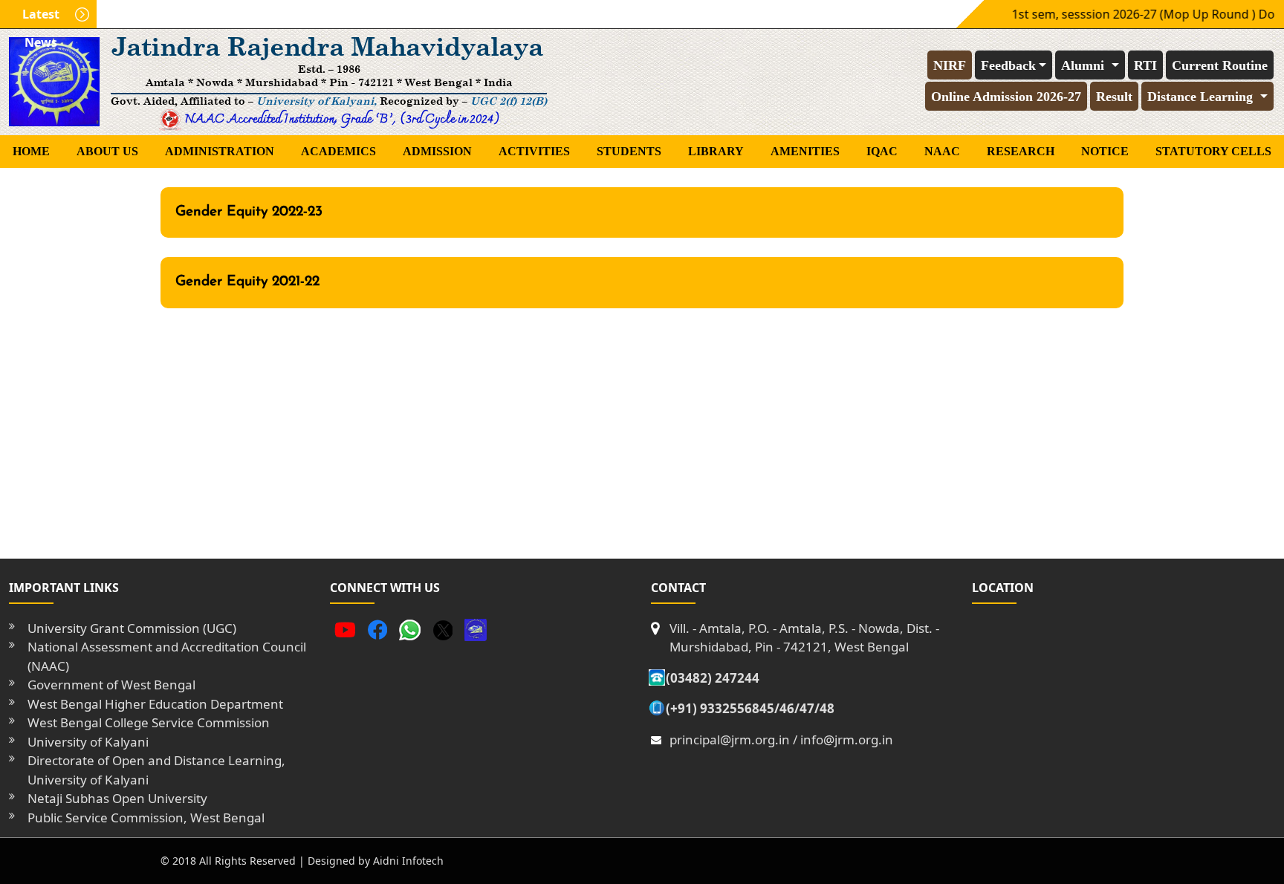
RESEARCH (1020, 151)
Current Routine (1220, 65)
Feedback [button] (1008, 65)
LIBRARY (716, 151)
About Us (107, 151)
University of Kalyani (88, 741)
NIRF (949, 65)
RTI (1145, 65)
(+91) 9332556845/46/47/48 (750, 708)
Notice (1105, 151)
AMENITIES (805, 151)
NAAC (942, 151)
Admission (437, 151)
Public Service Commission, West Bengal (146, 817)
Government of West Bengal (111, 684)
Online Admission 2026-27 (1006, 96)
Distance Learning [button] (1202, 96)
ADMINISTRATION (219, 151)
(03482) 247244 (712, 677)
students (629, 151)
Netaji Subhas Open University (117, 798)
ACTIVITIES (534, 151)
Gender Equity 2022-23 (248, 212)
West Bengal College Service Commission (148, 722)
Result (1114, 96)
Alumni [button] (1084, 65)
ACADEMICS (338, 151)
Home (31, 151)
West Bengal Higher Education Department (155, 703)
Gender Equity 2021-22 (247, 282)
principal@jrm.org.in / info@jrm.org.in (781, 739)
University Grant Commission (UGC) (131, 628)
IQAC (882, 151)
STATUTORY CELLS (1213, 151)
